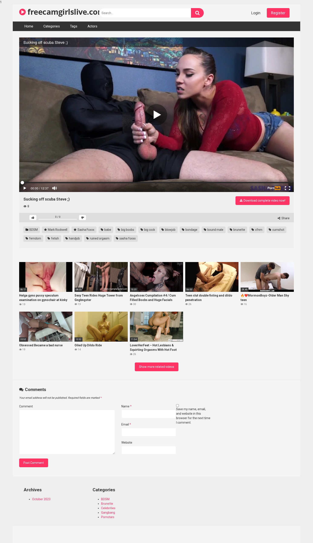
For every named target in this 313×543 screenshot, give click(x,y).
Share (285, 218)
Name (126, 406)
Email (126, 424)
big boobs (127, 229)
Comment (26, 406)
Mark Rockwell (57, 229)
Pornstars (107, 517)
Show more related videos (156, 366)
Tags (73, 26)
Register (278, 13)
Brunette (107, 503)
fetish (54, 238)
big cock (149, 229)
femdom (35, 238)
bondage (191, 229)
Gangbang (108, 512)
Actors (92, 26)
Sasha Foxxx (85, 229)
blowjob (169, 229)
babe (107, 229)
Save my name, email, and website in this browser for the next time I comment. (193, 415)
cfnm (258, 229)
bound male (215, 229)
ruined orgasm (99, 238)
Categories (51, 26)
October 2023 (41, 499)
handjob (74, 238)
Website (126, 442)
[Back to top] (298, 530)
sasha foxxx (127, 238)
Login (255, 13)
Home (28, 26)
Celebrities (108, 508)
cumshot (278, 229)
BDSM (33, 229)
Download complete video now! (264, 200)
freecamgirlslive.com (65, 12)
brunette (239, 229)
